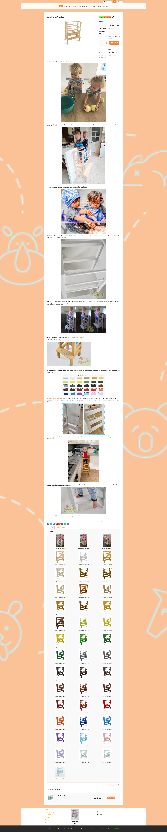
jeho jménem (83, 340)
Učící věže (67, 6)
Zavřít (117, 828)
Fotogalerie (83, 6)
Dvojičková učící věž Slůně (74, 823)
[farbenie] (83, 434)
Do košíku (115, 43)
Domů (60, 6)
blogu (56, 125)
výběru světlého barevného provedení (57, 398)
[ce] (83, 183)
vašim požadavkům (80, 337)
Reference (92, 6)
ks (106, 797)
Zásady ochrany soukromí (109, 828)
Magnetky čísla (61, 795)
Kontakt (106, 6)
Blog (99, 6)
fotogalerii (51, 438)
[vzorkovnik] (83, 396)
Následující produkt (113, 785)
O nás (75, 6)
